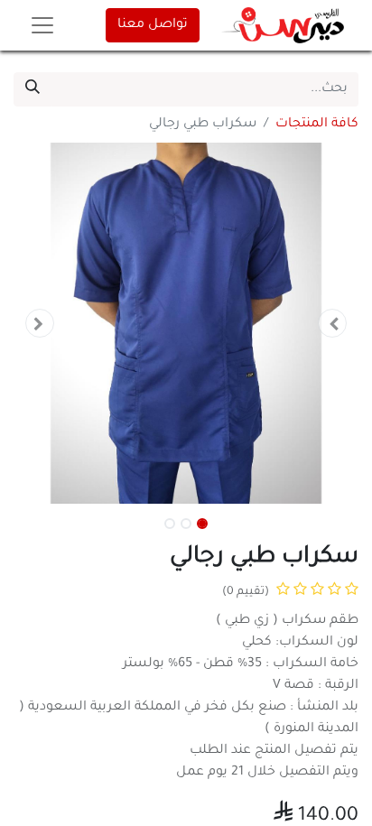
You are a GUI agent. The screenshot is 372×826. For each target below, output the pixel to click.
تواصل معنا (152, 25)
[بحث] (32, 89)
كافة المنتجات (316, 124)
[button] (332, 323)
